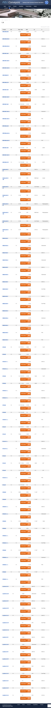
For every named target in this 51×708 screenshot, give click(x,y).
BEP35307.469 (5, 89)
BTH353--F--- (5, 390)
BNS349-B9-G (5, 274)
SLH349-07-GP (6, 593)
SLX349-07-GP (6, 644)
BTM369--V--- (5, 579)
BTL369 (4, 484)
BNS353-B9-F (5, 296)
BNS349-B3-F (5, 238)
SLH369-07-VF (6, 615)
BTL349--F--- (5, 441)
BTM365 (4, 550)
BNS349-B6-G (5, 260)
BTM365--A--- (5, 557)
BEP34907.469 (5, 53)
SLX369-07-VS (6, 695)
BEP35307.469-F (6, 96)
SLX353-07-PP (6, 658)
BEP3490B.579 (6, 75)
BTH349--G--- (5, 368)
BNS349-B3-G (5, 245)
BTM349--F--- (5, 506)
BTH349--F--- (5, 361)
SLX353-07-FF (5, 651)
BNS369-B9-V (5, 339)
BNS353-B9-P (5, 303)
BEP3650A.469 (6, 125)
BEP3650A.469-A (6, 133)
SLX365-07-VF (5, 666)
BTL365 (4, 470)
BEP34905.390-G (6, 46)
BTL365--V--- (5, 477)
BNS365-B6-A (5, 318)
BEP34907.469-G (6, 67)
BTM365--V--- (5, 564)
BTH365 (4, 405)
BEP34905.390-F (6, 38)
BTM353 (4, 521)
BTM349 (4, 492)
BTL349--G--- (5, 448)
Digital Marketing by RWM (7, 706)
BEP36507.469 (5, 104)
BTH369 (4, 412)
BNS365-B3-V (5, 310)
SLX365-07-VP (6, 673)
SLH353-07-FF (5, 600)
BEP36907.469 (5, 147)
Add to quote (23, 34)
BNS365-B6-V (5, 325)
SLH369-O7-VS (6, 629)
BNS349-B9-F (5, 267)
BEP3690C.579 (6, 162)
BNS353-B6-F (5, 281)
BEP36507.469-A (6, 111)
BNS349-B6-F (5, 252)
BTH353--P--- (5, 397)
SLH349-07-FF (5, 586)
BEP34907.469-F (6, 60)
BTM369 (4, 571)
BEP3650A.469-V (6, 140)
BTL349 (4, 426)
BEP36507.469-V (6, 118)
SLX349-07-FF (5, 637)
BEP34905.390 (5, 31)
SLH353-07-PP (6, 608)
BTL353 (4, 455)
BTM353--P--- (5, 542)
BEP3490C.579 (6, 82)
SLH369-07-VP (6, 622)
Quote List (12, 8)
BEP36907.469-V (6, 154)
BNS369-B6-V (5, 332)
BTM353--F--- (5, 535)
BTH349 (4, 347)
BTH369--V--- (5, 419)
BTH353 (4, 376)
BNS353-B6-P (5, 289)
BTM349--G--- (5, 513)
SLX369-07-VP (6, 687)
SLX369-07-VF (5, 680)
